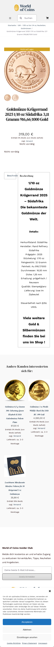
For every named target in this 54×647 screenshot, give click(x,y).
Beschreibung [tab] (11, 175)
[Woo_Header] (24, 3)
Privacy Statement (29, 643)
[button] (49, 591)
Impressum (42, 643)
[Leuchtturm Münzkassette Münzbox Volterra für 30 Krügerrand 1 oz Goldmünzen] (15, 457)
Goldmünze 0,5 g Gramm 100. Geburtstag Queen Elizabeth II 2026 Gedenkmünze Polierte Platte (15, 414)
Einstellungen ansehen (27, 637)
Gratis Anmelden (27, 577)
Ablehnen (27, 629)
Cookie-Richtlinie (14, 643)
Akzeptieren (27, 622)
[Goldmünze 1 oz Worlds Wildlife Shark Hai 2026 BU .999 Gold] (39, 381)
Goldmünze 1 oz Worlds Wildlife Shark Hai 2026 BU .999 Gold (39, 410)
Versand (29, 141)
